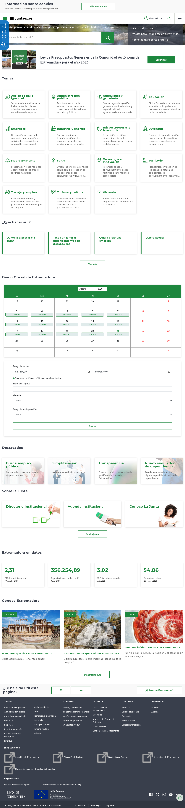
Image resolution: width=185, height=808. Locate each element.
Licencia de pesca (142, 28)
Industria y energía (12, 729)
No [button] (80, 690)
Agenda (154, 711)
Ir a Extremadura (92, 674)
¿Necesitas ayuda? (71, 724)
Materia (17, 395)
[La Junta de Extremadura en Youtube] (171, 794)
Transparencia (99, 726)
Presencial (126, 716)
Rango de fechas (21, 366)
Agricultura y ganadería (14, 716)
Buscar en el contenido (49, 378)
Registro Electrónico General (76, 711)
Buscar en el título (24, 378)
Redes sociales (128, 720)
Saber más (161, 59)
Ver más (92, 264)
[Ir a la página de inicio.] (13, 18)
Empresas (8, 724)
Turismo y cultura (41, 728)
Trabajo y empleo (42, 724)
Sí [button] (61, 690)
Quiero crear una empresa (110, 239)
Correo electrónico (130, 711)
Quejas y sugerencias (72, 720)
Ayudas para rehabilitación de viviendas (156, 33)
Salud (36, 711)
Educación (8, 720)
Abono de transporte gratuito (150, 39)
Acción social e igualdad (14, 707)
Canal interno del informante (105, 730)
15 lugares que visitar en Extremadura (27, 653)
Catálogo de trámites (72, 707)
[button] (153, 18)
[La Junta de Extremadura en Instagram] (164, 794)
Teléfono (126, 707)
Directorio (97, 714)
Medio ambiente (41, 707)
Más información (98, 6)
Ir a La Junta (92, 534)
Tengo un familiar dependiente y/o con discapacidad (66, 241)
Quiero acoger (155, 238)
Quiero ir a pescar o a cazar (21, 239)
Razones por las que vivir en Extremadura (91, 653)
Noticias (155, 707)
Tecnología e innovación (45, 715)
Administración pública (14, 711)
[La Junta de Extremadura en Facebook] (151, 794)
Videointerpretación (131, 724)
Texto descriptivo (21, 383)
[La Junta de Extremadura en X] (157, 794)
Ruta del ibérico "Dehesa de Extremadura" (153, 647)
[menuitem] (48, 707)
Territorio (38, 720)
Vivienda (37, 733)
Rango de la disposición (25, 409)
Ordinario (16, 314)
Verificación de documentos (75, 716)
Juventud (8, 740)
